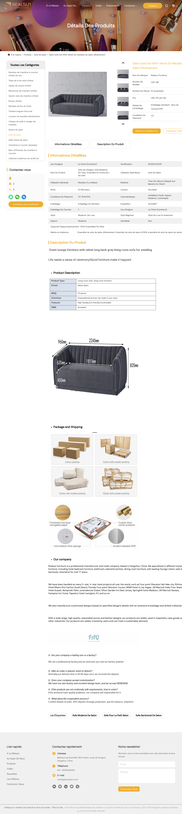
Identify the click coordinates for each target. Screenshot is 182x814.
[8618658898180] (72, 787)
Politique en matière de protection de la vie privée (27, 807)
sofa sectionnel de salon (149, 715)
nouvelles (12, 773)
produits (86, 5)
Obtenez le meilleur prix (147, 131)
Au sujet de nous (16, 758)
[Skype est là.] (23, 197)
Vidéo (10, 768)
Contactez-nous (15, 784)
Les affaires (13, 778)
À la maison (52, 5)
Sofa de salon (40, 54)
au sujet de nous (70, 5)
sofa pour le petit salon (116, 715)
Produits (27, 55)
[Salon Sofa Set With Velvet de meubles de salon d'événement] (77, 94)
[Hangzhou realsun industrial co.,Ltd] (18, 5)
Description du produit (110, 144)
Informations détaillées (68, 144)
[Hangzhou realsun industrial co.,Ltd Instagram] (60, 787)
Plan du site (57, 807)
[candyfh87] (77, 787)
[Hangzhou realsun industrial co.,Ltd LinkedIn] (66, 787)
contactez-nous (131, 5)
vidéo (99, 5)
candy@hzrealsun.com (67, 779)
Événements (112, 5)
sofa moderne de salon (85, 715)
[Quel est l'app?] (10, 197)
